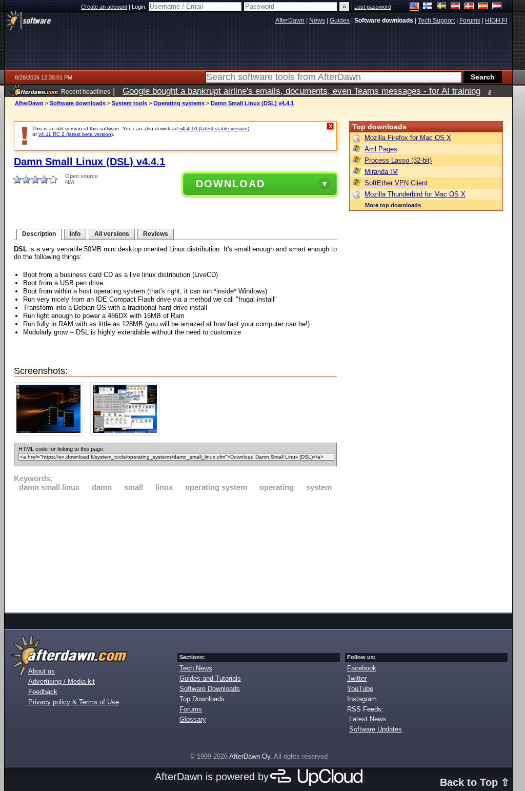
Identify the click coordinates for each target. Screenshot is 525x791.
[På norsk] (455, 7)
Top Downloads (202, 699)
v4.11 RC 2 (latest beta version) (75, 134)
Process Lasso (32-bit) (398, 160)
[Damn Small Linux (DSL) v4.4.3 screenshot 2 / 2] (127, 433)
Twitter (357, 678)
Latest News (367, 719)
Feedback (42, 692)
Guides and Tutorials (210, 678)
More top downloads (393, 205)
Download (230, 183)
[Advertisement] (175, 550)
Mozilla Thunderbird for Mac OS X (415, 194)
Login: (140, 7)
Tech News (195, 668)
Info (75, 234)
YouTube (360, 689)
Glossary (192, 719)
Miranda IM (381, 171)
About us (41, 671)
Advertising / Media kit (61, 681)
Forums (190, 709)
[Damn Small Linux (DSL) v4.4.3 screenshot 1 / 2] (51, 433)
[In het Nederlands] (497, 7)
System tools (129, 103)
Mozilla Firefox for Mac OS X (408, 138)
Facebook (361, 668)
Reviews (155, 234)
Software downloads (78, 103)
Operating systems (179, 103)
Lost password (372, 7)
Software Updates (375, 729)
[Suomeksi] (428, 7)
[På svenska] (442, 7)
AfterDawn (29, 103)
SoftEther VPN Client (396, 183)
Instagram (362, 699)
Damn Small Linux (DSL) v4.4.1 (252, 103)
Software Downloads (209, 689)
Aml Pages (381, 149)
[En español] (483, 7)
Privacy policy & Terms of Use (73, 702)
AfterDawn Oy (249, 756)
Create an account (104, 7)
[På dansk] (469, 7)
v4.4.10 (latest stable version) (214, 128)
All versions (111, 234)
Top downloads (379, 127)
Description (39, 234)
